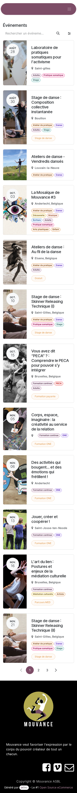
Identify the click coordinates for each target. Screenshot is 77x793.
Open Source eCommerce (56, 787)
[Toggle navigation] (69, 9)
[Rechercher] (58, 33)
